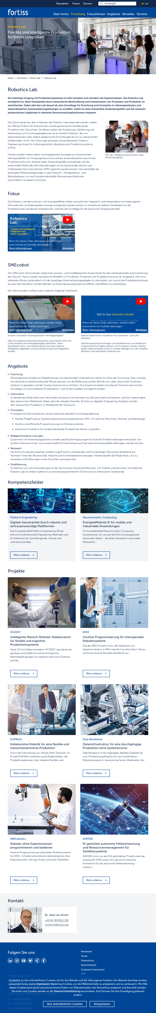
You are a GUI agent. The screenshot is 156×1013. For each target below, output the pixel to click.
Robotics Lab (50, 78)
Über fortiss (61, 14)
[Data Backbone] (114, 709)
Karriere (87, 3)
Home (10, 78)
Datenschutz (87, 960)
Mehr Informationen (20, 248)
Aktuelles (128, 14)
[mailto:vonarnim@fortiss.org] (25, 920)
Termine (141, 14)
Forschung (78, 14)
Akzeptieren (102, 1004)
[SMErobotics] (42, 809)
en (146, 3)
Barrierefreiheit (88, 965)
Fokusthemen (96, 14)
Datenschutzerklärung (67, 991)
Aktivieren (68, 248)
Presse (76, 3)
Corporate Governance (93, 969)
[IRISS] (114, 602)
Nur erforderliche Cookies (65, 1004)
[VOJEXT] (42, 602)
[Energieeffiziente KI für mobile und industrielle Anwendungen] (114, 500)
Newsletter (62, 3)
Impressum (42, 984)
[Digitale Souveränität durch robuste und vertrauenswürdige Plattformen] (42, 500)
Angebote (113, 14)
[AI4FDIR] (114, 809)
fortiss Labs (35, 78)
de (142, 3)
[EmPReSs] (42, 709)
